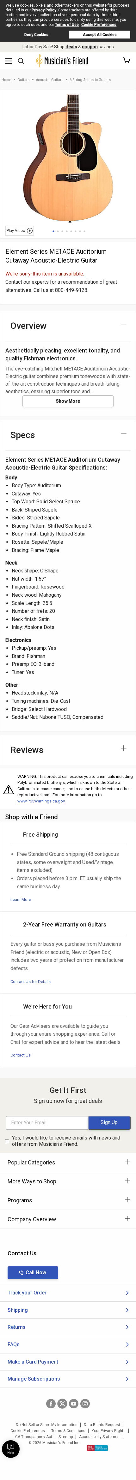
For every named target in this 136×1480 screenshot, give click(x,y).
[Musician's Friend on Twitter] (62, 1403)
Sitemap (66, 1437)
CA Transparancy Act (33, 1437)
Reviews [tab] (27, 750)
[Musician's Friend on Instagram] (85, 1403)
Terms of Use (67, 24)
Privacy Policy (44, 10)
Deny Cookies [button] (36, 35)
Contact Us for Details (30, 981)
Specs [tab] (22, 435)
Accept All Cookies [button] (100, 35)
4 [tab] (67, 231)
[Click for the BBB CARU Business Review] (97, 1448)
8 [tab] (84, 231)
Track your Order (27, 1293)
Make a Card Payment (33, 1362)
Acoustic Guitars (49, 79)
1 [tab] (53, 231)
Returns (17, 1327)
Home (6, 79)
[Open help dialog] (11, 1449)
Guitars (23, 79)
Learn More (20, 899)
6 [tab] (75, 231)
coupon (90, 46)
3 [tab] (62, 231)
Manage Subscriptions (34, 1379)
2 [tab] (58, 231)
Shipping (18, 1310)
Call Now (36, 1273)
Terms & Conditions (68, 1431)
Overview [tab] (28, 326)
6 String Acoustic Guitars (90, 79)
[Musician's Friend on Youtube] (73, 1403)
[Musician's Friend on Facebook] (51, 1403)
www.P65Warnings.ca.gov (41, 801)
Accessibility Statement (100, 1437)
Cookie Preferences (98, 24)
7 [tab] (80, 231)
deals (71, 46)
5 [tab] (71, 231)
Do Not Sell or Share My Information (46, 1425)
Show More (68, 401)
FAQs (14, 1344)
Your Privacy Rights (109, 1431)
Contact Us (20, 1055)
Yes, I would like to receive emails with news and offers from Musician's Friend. (66, 1141)
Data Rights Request (102, 1425)
